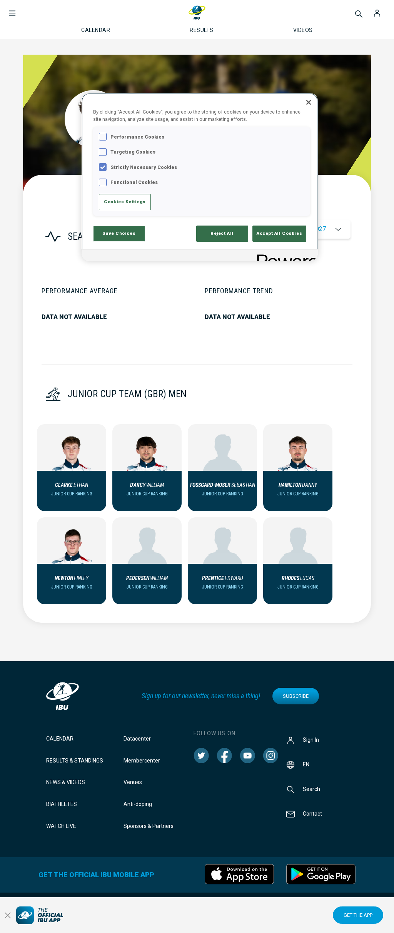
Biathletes (61, 804)
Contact (312, 813)
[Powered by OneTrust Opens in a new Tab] (284, 256)
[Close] (308, 102)
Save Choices (118, 233)
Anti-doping (138, 804)
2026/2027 (311, 228)
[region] (200, 177)
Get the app (358, 915)
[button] (12, 9)
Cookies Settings (124, 201)
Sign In (311, 739)
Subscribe (296, 696)
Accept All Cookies (279, 233)
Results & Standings (74, 760)
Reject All (222, 233)
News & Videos (65, 782)
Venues (133, 782)
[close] (7, 915)
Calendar (59, 739)
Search (311, 789)
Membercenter (142, 760)
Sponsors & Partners (149, 826)
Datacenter (137, 739)
